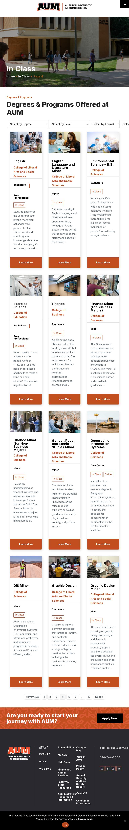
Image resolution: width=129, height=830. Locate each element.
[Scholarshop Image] (26, 143)
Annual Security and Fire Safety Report (81, 781)
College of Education (20, 315)
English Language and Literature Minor (63, 166)
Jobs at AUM (80, 758)
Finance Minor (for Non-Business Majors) (24, 445)
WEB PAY (45, 769)
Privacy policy (86, 819)
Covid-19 (81, 793)
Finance (58, 304)
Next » (99, 696)
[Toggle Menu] (124, 4)
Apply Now (110, 718)
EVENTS (45, 754)
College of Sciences (97, 172)
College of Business (59, 312)
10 (90, 697)
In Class (24, 76)
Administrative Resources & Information (67, 796)
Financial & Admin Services (64, 772)
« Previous (32, 696)
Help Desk (64, 762)
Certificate (97, 465)
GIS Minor (21, 586)
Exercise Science (20, 305)
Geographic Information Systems (100, 444)
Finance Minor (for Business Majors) (102, 307)
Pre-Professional (21, 196)
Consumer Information (83, 802)
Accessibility (66, 747)
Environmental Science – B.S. (102, 163)
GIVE (42, 762)
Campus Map (81, 749)
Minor (55, 194)
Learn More (26, 262)
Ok (65, 824)
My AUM (63, 754)
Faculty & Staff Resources (64, 784)
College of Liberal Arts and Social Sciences (25, 172)
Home (10, 76)
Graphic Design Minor (103, 587)
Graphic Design (64, 586)
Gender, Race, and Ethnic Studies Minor (63, 444)
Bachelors (19, 185)
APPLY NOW (43, 748)
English (19, 161)
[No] (124, 820)
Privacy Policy (80, 767)
